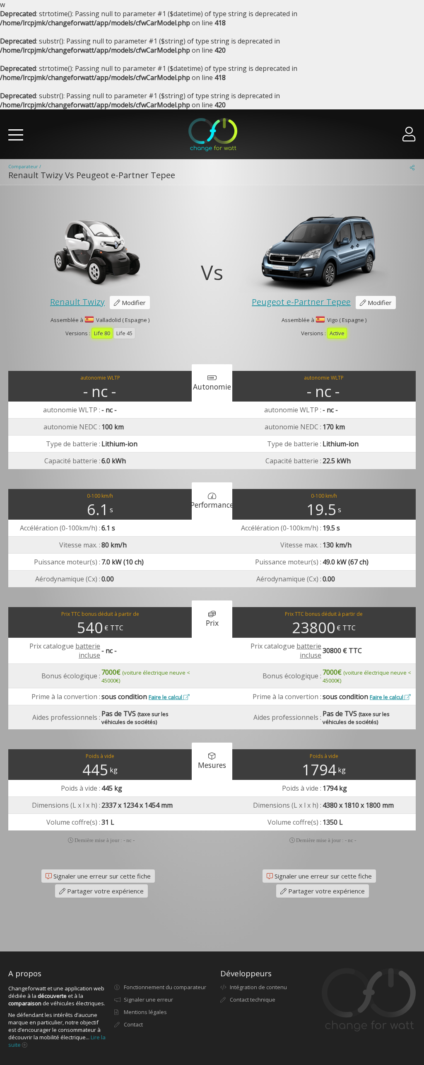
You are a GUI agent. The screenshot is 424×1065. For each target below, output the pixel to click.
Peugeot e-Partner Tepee (301, 301)
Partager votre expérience (104, 891)
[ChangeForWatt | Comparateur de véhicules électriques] (212, 134)
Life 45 (124, 333)
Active (337, 333)
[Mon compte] (409, 137)
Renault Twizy (77, 301)
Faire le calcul (166, 697)
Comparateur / (24, 166)
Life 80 (102, 333)
